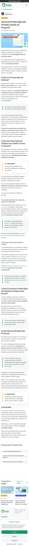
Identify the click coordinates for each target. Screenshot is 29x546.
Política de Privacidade (11, 544)
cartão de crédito (21, 256)
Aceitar (15, 532)
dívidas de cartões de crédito (16, 266)
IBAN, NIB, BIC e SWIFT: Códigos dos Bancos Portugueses (7, 502)
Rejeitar (14, 536)
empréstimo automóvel (13, 235)
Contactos (20, 544)
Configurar (14, 540)
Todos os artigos (7, 9)
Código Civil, (8, 223)
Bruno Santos (8, 14)
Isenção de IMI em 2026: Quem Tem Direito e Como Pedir (21, 502)
